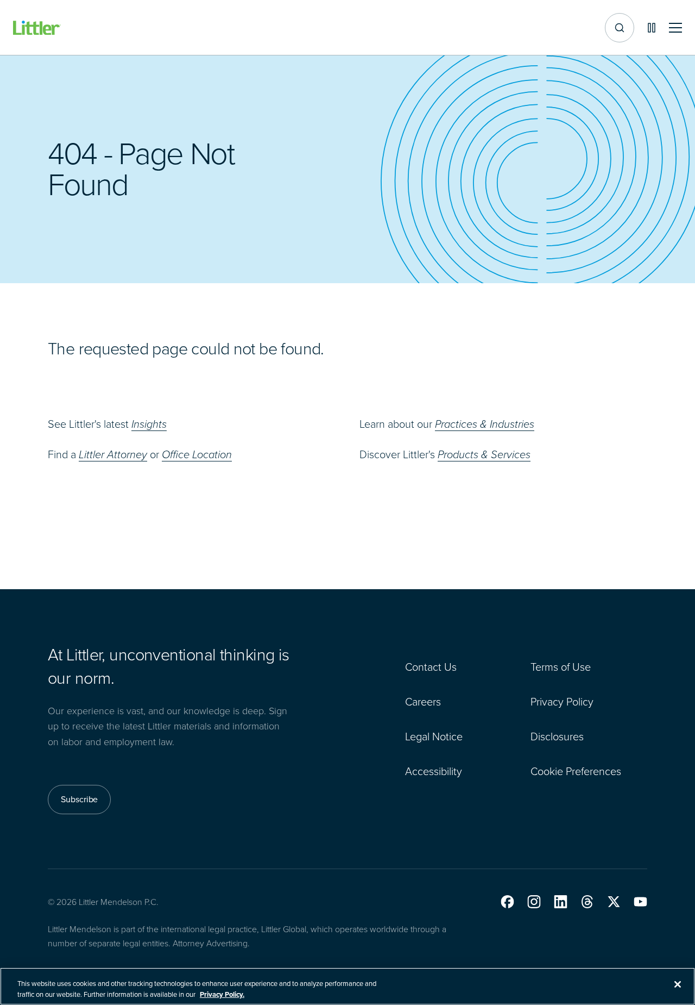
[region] (347, 986)
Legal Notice (434, 736)
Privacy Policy (561, 701)
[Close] (678, 984)
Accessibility (433, 771)
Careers (423, 701)
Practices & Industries (484, 424)
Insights (149, 424)
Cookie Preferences (575, 771)
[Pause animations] (651, 27)
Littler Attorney (113, 454)
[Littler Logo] (37, 28)
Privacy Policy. (222, 994)
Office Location (197, 454)
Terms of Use (560, 667)
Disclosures (557, 736)
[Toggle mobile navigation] (675, 28)
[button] (507, 901)
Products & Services (484, 454)
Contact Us (431, 667)
